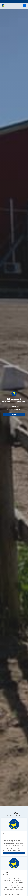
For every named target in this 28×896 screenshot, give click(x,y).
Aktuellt (14, 414)
